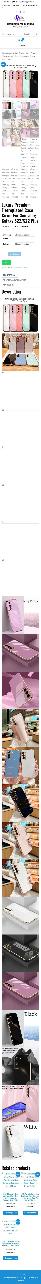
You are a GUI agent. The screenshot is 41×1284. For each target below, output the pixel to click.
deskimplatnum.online (20, 24)
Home (4, 53)
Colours (6, 244)
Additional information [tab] (14, 280)
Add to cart (14, 254)
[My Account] (19, 40)
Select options (11, 1213)
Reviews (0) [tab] (8, 285)
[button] (36, 66)
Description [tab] (9, 275)
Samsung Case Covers (15, 53)
